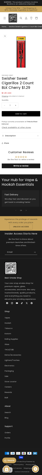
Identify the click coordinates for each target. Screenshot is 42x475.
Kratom (8, 333)
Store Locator (11, 381)
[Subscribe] (34, 252)
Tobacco (8, 328)
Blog (6, 418)
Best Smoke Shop (20, 462)
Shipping (5, 96)
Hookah (8, 323)
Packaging (9, 371)
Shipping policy (29, 468)
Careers (8, 387)
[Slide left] (15, 210)
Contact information (22, 472)
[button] (4, 18)
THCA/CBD (9, 349)
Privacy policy (31, 464)
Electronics (9, 365)
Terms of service (15, 468)
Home (4, 27)
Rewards (8, 392)
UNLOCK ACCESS (21, 226)
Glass (7, 344)
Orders (8, 432)
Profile (7, 438)
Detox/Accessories (13, 355)
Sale (6, 376)
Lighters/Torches (12, 360)
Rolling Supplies (11, 339)
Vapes (7, 318)
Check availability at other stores (16, 127)
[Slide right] (26, 210)
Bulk (6, 397)
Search (8, 412)
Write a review (20, 165)
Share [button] (6, 143)
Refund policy (19, 464)
